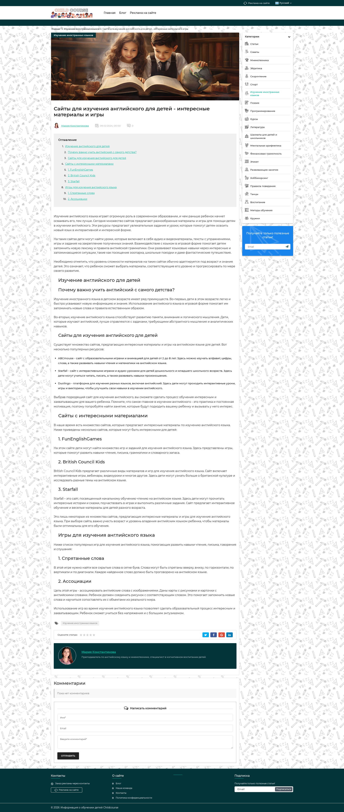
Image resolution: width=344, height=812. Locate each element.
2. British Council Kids (81, 175)
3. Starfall (74, 181)
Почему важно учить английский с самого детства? (102, 152)
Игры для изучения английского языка (91, 187)
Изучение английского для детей (87, 146)
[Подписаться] (287, 246)
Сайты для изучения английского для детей (97, 158)
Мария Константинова (75, 125)
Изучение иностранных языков (73, 35)
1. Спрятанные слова (81, 193)
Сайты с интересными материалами (89, 163)
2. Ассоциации (77, 199)
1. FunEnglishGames (80, 169)
